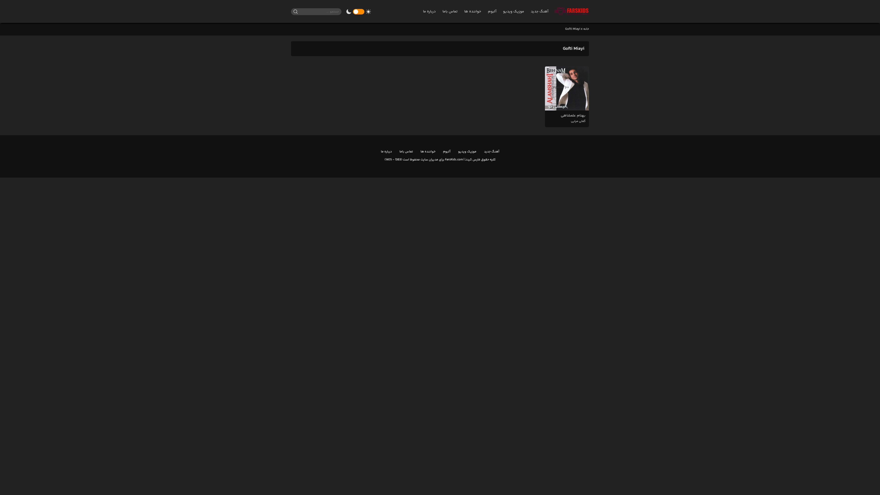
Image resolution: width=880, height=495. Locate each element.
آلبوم (492, 11)
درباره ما (429, 11)
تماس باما (450, 11)
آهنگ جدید (539, 11)
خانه (586, 29)
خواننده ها (472, 11)
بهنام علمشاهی (573, 118)
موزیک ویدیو (513, 11)
